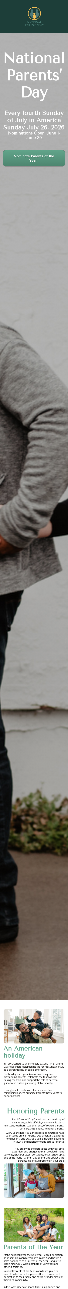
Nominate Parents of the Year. (34, 158)
